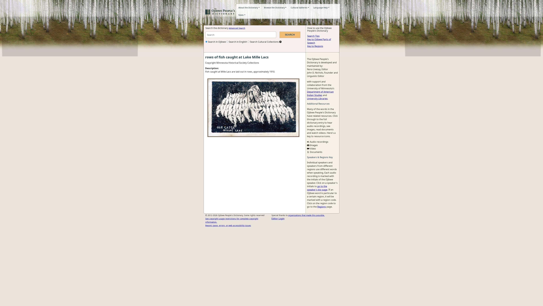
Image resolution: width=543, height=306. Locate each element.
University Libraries (317, 98)
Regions (321, 206)
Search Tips (313, 36)
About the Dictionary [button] (248, 7)
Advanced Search (237, 28)
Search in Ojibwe (216, 41)
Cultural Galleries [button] (299, 7)
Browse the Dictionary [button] (274, 7)
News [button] (241, 15)
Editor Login (278, 218)
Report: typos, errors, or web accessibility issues (228, 225)
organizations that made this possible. (306, 215)
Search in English (237, 41)
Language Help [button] (320, 7)
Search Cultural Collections (264, 41)
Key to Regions (315, 46)
